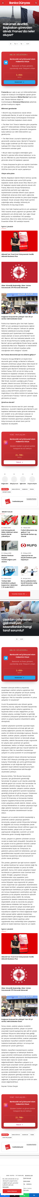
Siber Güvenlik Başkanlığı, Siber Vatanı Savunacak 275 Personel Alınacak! (16, 287)
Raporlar (27, 1178)
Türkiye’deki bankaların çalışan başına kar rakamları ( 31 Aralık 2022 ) (9, 584)
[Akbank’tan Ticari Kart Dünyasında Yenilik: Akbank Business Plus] (19, 241)
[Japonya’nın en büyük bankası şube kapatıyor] (29, 545)
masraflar (25, 1134)
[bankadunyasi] (7, 502)
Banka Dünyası (19, 3)
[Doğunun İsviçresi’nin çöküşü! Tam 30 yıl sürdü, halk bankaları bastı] (19, 303)
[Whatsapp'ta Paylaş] (24, 1195)
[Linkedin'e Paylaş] (34, 1195)
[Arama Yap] (36, 2)
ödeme (32, 1134)
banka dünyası (16, 489)
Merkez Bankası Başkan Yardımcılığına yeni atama (8, 559)
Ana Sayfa (10, 1176)
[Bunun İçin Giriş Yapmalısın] (10, 43)
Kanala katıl (18, 82)
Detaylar (6, 1187)
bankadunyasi (17, 501)
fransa (32, 489)
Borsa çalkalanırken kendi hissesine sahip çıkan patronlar (29, 583)
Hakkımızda (25, 1190)
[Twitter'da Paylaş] (15, 1195)
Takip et (18, 462)
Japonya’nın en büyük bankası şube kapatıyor (28, 558)
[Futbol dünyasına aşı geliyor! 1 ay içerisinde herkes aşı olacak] (29, 520)
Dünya (29, 1184)
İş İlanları (20, 1176)
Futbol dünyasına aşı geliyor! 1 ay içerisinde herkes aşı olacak (29, 533)
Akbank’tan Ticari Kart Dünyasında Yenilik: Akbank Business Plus (17, 255)
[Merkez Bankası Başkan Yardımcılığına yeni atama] (9, 545)
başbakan (25, 489)
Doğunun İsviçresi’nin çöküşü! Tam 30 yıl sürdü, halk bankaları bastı (17, 318)
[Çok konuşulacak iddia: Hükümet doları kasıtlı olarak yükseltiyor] (9, 520)
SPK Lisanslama (24, 1181)
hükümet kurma (6, 492)
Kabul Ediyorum (12, 1191)
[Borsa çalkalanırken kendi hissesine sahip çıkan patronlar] (29, 571)
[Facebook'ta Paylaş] (5, 1195)
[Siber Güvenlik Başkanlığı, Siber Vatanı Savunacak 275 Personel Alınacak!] (19, 272)
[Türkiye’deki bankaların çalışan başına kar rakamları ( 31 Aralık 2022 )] (9, 571)
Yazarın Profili (31, 499)
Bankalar (29, 1176)
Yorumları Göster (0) (18, 594)
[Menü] (2, 2)
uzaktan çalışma (7, 1137)
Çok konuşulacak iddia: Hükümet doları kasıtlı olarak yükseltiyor (9, 533)
